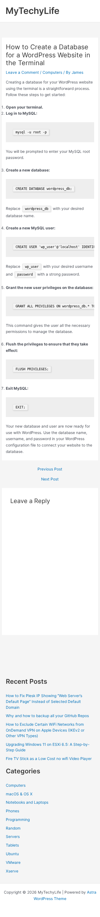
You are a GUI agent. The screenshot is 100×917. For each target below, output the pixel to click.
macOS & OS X (19, 794)
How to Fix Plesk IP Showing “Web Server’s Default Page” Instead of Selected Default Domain (44, 701)
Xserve (12, 871)
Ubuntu (12, 854)
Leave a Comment (22, 72)
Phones (12, 811)
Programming (18, 819)
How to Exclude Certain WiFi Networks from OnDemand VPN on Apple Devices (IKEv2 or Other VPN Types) (45, 730)
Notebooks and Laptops (27, 802)
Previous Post (50, 469)
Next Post (50, 479)
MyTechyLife (32, 10)
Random (13, 828)
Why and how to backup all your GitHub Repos (47, 716)
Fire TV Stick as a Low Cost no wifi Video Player (49, 758)
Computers (52, 72)
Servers (13, 836)
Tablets (12, 845)
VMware (13, 862)
